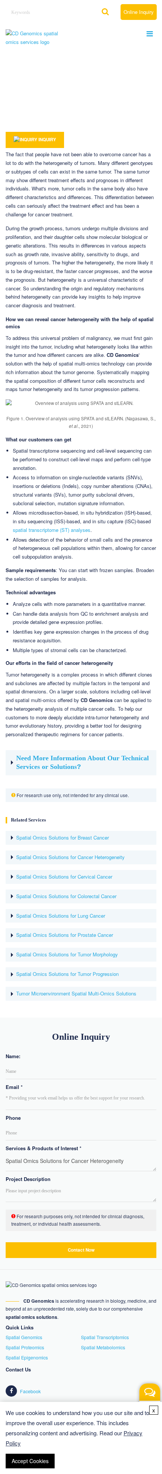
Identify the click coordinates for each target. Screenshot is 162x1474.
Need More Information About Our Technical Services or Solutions (82, 762)
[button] (149, 1400)
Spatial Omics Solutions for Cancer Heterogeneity (70, 857)
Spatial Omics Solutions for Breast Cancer (62, 838)
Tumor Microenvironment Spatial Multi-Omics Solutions (76, 994)
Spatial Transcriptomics (105, 1337)
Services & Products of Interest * (43, 1148)
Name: (13, 1056)
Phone (13, 1117)
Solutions (32, 104)
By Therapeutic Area (65, 104)
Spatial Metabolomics (103, 1347)
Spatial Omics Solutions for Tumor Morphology (67, 954)
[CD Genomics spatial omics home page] (34, 37)
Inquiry (46, 139)
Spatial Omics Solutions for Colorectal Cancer (66, 896)
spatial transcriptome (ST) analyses (51, 529)
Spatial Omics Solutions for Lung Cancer (60, 916)
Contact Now (81, 1250)
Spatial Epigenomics (27, 1357)
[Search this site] (105, 12)
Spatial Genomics (24, 1337)
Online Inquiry (139, 11)
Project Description (28, 1179)
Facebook (30, 1391)
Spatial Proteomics (25, 1347)
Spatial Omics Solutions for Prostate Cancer (64, 935)
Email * (14, 1086)
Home (12, 104)
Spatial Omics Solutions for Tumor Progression (67, 974)
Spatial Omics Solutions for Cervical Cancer (64, 877)
